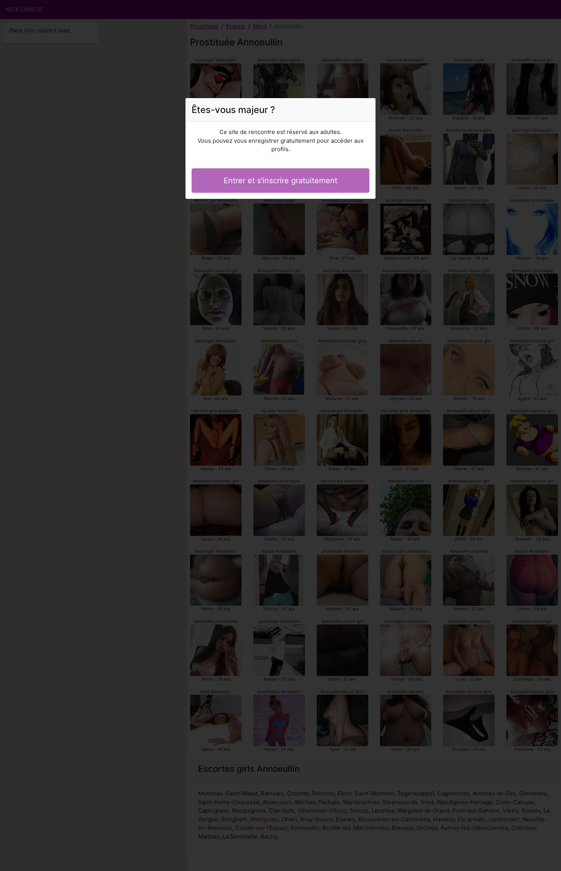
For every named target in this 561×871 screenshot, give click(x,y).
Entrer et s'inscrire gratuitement (280, 180)
